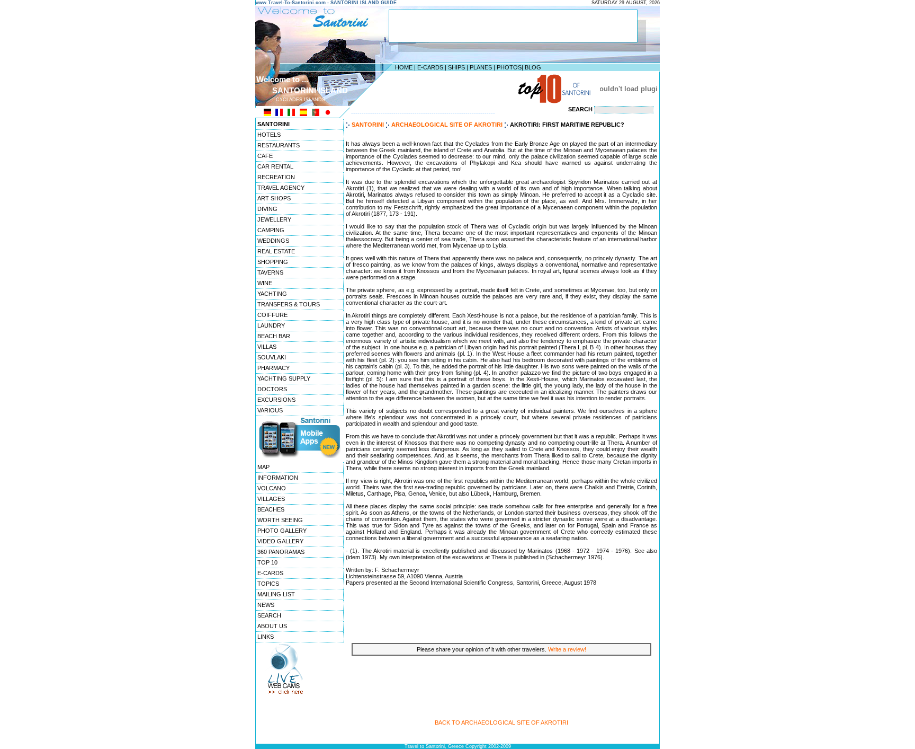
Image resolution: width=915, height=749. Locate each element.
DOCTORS (272, 389)
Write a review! (567, 649)
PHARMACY (273, 368)
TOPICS (268, 583)
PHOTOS (509, 67)
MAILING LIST (276, 594)
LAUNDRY (271, 325)
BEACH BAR (273, 336)
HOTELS (269, 134)
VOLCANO (271, 488)
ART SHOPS (274, 198)
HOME (403, 67)
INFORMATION (277, 477)
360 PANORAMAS (280, 552)
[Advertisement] (455, 88)
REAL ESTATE (276, 251)
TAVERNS (270, 272)
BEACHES (270, 509)
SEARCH (269, 615)
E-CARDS (430, 67)
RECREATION (276, 177)
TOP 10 (267, 562)
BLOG (533, 67)
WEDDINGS (273, 240)
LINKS (265, 636)
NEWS (265, 605)
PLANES (481, 67)
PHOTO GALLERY (282, 530)
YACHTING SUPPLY (283, 378)
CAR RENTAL (275, 166)
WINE (264, 283)
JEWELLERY (274, 219)
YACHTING (272, 293)
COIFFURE (272, 315)
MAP (263, 467)
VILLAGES (271, 499)
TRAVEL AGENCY (280, 187)
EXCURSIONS (276, 399)
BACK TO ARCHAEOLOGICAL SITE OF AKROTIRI (501, 722)
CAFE (265, 156)
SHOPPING (272, 262)
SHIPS (456, 67)
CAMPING (270, 230)
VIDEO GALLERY (280, 541)
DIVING (267, 209)
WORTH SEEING (280, 520)
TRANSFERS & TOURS (288, 304)
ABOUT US (272, 626)
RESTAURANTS (278, 145)
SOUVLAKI (271, 357)
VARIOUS (270, 410)
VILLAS (266, 346)
